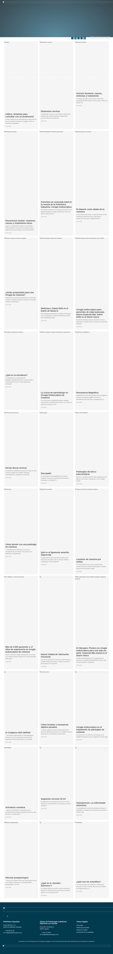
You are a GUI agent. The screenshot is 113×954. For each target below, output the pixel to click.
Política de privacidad (82, 927)
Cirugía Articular (34, 77)
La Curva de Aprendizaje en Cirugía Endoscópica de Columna (54, 395)
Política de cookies (82, 930)
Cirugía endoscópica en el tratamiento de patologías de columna (90, 729)
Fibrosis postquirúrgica (16, 878)
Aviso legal (79, 925)
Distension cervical (50, 111)
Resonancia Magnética (87, 392)
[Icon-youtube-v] (72, 38)
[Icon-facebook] (78, 38)
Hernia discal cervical (16, 468)
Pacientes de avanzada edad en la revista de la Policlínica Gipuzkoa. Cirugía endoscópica (56, 204)
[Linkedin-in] (84, 38)
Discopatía (46, 473)
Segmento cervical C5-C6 (53, 799)
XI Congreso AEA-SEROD (17, 732)
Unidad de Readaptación (51, 77)
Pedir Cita (105, 77)
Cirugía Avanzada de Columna (14, 77)
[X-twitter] (75, 38)
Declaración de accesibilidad (84, 932)
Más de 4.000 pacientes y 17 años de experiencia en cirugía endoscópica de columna (20, 649)
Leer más (8, 126)
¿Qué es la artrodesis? (16, 375)
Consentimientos (93, 77)
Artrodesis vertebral (15, 807)
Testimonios (68, 77)
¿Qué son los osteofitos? (88, 882)
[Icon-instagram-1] (81, 38)
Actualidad (80, 77)
